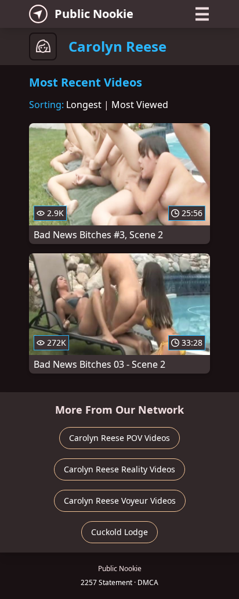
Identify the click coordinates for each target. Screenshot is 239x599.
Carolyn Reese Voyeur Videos (120, 500)
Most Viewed (139, 104)
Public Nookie (94, 13)
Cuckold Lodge (119, 531)
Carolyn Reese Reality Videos (119, 469)
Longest (84, 104)
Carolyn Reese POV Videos (119, 437)
